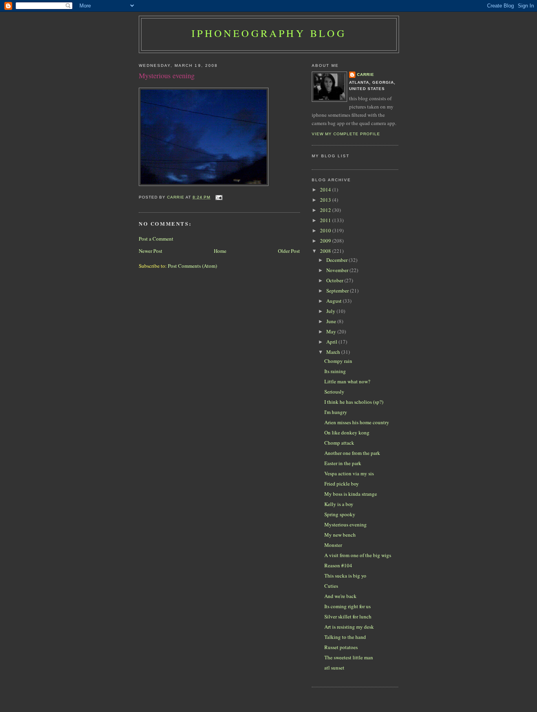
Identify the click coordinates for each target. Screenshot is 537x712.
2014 (326, 189)
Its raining (335, 371)
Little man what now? (347, 381)
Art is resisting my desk (349, 626)
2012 (326, 209)
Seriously (334, 391)
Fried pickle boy (341, 483)
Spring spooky (339, 514)
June (331, 321)
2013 (326, 199)
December (337, 259)
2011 (326, 220)
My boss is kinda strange (350, 493)
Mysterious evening (345, 524)
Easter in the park (342, 463)
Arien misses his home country (356, 422)
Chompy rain (338, 360)
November (337, 270)
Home (220, 250)
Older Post (289, 250)
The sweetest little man (348, 657)
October (335, 280)
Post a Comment (156, 238)
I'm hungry (335, 412)
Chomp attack (339, 442)
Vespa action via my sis (349, 473)
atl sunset (334, 667)
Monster (333, 544)
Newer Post (150, 250)
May (331, 331)
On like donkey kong (347, 432)
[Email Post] (219, 197)
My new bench (340, 534)
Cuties (331, 585)
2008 (326, 250)
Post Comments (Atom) (192, 265)
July (331, 311)
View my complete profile (346, 134)
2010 (326, 230)
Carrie (365, 74)
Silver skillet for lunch (347, 616)
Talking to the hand (345, 636)
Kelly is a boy (338, 504)
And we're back (340, 596)
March (333, 351)
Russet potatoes (341, 647)
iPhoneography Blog (268, 33)
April (332, 341)
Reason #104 (338, 565)
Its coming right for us (347, 606)
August (334, 300)
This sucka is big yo (345, 575)
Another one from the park (352, 452)
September (338, 290)
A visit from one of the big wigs (357, 555)
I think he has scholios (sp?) (353, 401)
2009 (326, 240)
